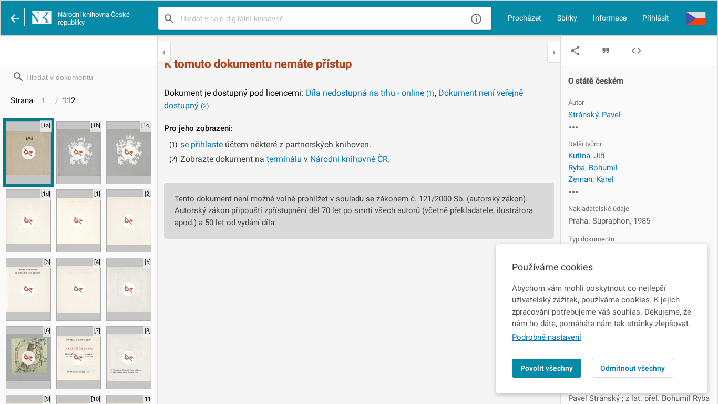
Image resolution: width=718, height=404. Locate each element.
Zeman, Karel (591, 179)
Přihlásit (655, 18)
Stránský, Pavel (594, 114)
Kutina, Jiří (586, 155)
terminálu (284, 159)
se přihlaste (201, 144)
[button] (696, 18)
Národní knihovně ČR (349, 159)
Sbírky (567, 18)
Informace (610, 18)
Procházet (524, 18)
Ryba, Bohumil (593, 168)
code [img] (636, 50)
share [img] (575, 50)
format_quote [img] (605, 50)
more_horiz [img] (573, 127)
